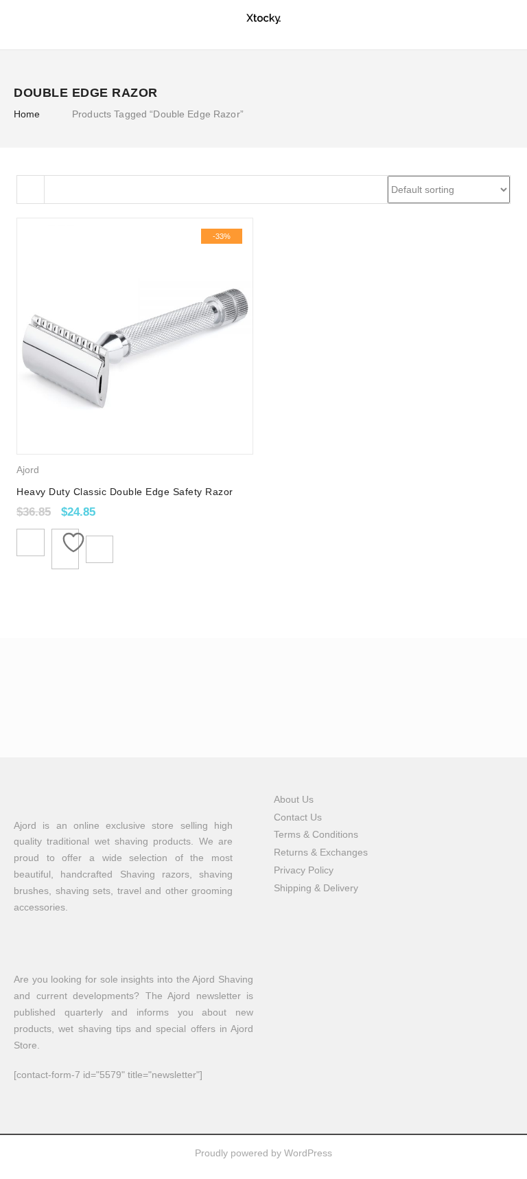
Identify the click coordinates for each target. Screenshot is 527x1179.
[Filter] (31, 189)
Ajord (27, 469)
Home (27, 113)
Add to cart (30, 542)
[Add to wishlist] (65, 549)
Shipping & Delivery (316, 887)
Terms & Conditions (316, 834)
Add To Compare (99, 549)
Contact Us (298, 817)
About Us (294, 799)
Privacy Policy (303, 870)
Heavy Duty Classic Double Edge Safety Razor (124, 491)
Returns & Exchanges (321, 852)
